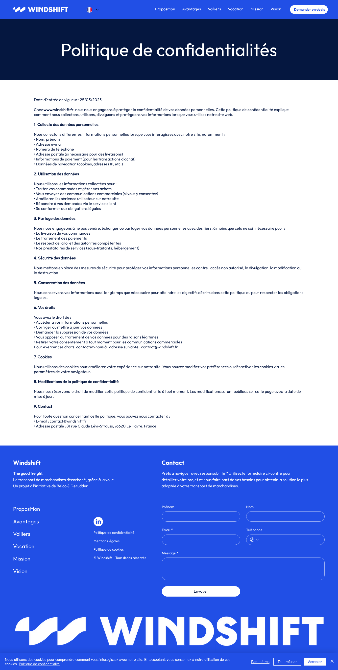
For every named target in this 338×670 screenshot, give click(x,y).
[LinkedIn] (98, 521)
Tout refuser (287, 661)
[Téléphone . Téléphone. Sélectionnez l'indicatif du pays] (254, 540)
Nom (250, 507)
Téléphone (254, 530)
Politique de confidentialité (114, 532)
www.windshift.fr (58, 109)
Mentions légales (107, 541)
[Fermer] (332, 661)
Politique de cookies (109, 549)
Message (170, 553)
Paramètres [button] (260, 661)
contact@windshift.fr (159, 346)
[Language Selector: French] (91, 10)
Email (167, 530)
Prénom (168, 507)
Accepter (315, 661)
